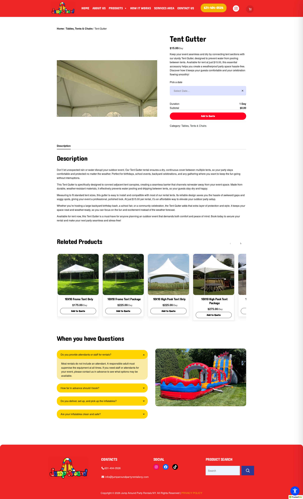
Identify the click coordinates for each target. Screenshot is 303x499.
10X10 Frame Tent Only (79, 299)
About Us (99, 8)
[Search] (247, 470)
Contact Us (185, 8)
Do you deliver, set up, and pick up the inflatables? (89, 401)
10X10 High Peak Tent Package (214, 301)
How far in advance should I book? (80, 388)
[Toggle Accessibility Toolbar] (295, 491)
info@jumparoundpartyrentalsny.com (126, 477)
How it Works (140, 8)
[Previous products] (233, 243)
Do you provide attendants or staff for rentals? (86, 354)
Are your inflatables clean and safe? (81, 414)
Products (116, 8)
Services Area (164, 8)
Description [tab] (64, 146)
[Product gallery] (107, 88)
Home (85, 8)
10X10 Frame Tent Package (124, 299)
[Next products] (243, 243)
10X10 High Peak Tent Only (169, 299)
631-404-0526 (112, 468)
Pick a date (176, 82)
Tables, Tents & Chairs (79, 28)
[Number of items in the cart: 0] (250, 9)
